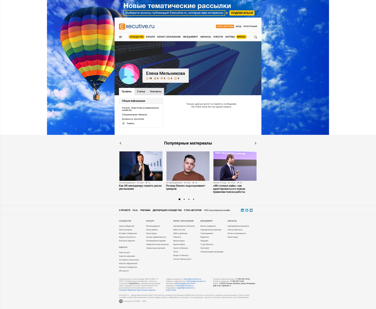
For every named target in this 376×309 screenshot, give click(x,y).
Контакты (155, 91)
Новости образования (128, 263)
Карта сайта (171, 290)
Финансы (205, 37)
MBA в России (179, 230)
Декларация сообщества (167, 210)
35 (151, 78)
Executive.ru (134, 283)
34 (196, 183)
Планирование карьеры (156, 241)
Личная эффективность (156, 237)
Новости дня (124, 252)
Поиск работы (152, 230)
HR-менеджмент (127, 183)
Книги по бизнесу (180, 248)
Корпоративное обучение (184, 226)
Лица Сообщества (126, 226)
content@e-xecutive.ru (184, 286)
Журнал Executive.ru (127, 237)
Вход (238, 26)
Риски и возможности (237, 233)
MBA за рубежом (180, 233)
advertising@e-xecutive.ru (184, 283)
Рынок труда (219, 183)
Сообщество (137, 37)
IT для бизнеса (206, 244)
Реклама (145, 210)
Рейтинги (177, 237)
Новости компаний (127, 256)
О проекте (124, 210)
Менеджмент (190, 37)
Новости (218, 37)
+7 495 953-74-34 (242, 279)
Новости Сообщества (128, 267)
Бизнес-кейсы (179, 244)
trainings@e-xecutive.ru (196, 281)
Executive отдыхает (127, 241)
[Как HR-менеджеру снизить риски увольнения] (141, 166)
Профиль (127, 91)
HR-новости (124, 271)
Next (255, 143)
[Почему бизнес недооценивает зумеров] (188, 166)
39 (241, 183)
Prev (120, 143)
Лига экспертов (125, 230)
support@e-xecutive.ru (186, 288)
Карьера (150, 37)
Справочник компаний (155, 248)
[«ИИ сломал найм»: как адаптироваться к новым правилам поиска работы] (235, 166)
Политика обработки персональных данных (137, 290)
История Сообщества (128, 233)
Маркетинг (204, 237)
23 (149, 183)
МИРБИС (241, 37)
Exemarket (204, 248)
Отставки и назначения (129, 260)
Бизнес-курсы (179, 241)
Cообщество (125, 221)
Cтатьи (141, 91)
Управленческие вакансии (157, 244)
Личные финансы (235, 230)
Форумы (230, 37)
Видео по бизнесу (181, 255)
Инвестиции (233, 237)
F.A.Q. (135, 210)
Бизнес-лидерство (208, 226)
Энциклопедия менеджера (211, 252)
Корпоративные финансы (238, 226)
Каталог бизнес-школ (182, 259)
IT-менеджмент (206, 233)
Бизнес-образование (169, 37)
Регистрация (250, 26)
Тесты (175, 252)
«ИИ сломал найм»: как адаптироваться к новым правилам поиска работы (229, 188)
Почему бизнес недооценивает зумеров (185, 187)
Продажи (204, 241)
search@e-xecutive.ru (192, 279)
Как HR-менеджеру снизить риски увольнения (140, 187)
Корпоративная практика (210, 230)
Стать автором (225, 26)
